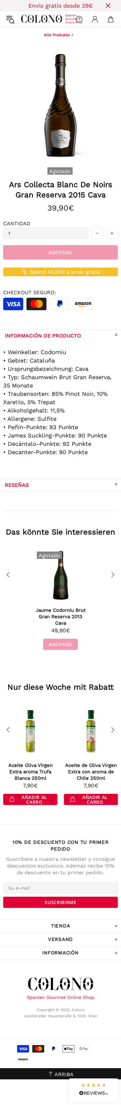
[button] (93, 1090)
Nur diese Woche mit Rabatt (60, 687)
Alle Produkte (57, 35)
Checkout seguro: (29, 292)
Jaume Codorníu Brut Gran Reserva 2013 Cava (61, 616)
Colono (26, 19)
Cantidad (16, 223)
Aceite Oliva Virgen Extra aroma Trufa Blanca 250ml (30, 771)
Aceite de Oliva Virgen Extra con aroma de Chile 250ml (91, 771)
